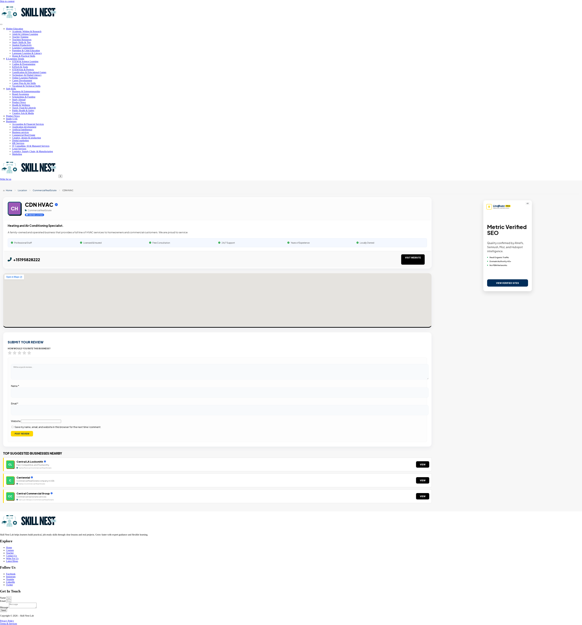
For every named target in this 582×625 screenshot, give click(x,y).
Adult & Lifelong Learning (25, 34)
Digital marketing (20, 140)
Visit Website (413, 257)
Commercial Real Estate (23, 135)
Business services (20, 132)
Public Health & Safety (23, 110)
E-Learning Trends (15, 58)
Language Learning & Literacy (27, 53)
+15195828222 (26, 259)
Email (14, 403)
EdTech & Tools (20, 67)
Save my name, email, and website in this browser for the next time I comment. (57, 427)
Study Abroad (18, 99)
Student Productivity (22, 45)
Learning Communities (23, 48)
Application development (24, 127)
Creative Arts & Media (23, 113)
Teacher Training (20, 37)
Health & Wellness (21, 105)
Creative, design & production (26, 137)
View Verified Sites (507, 283)
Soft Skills (11, 88)
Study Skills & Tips (21, 42)
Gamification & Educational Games (29, 72)
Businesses (11, 121)
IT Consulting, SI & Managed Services (30, 146)
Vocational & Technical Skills (26, 86)
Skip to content (7, 1)
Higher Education (14, 28)
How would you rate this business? (29, 348)
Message (4, 607)
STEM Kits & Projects (23, 69)
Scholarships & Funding (23, 97)
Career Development (22, 80)
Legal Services (19, 148)
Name (15, 385)
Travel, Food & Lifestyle (24, 107)
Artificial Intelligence (22, 129)
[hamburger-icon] (1, 24)
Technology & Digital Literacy (27, 75)
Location (22, 190)
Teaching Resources (21, 39)
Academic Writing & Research (26, 31)
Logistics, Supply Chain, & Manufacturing (32, 151)
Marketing (17, 154)
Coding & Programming (23, 64)
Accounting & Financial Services (28, 124)
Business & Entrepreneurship (26, 91)
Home (9, 190)
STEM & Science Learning (25, 61)
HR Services (18, 143)
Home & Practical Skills (23, 56)
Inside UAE (12, 118)
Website (15, 421)
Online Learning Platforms (25, 77)
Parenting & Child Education (26, 50)
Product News (19, 102)
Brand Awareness (20, 94)
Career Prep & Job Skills (24, 83)
